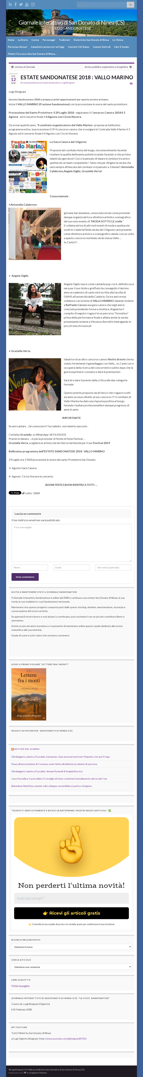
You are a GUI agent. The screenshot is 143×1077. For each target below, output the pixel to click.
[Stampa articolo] (131, 83)
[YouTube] (27, 3)
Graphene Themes (38, 1072)
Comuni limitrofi (102, 46)
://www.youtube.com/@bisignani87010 (65, 1038)
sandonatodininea (31, 82)
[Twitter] (21, 3)
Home (11, 40)
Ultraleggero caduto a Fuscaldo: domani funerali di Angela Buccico (47, 771)
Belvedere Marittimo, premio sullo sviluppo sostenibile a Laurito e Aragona (51, 785)
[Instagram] (33, 3)
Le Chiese (117, 40)
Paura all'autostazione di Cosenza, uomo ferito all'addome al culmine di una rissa (54, 763)
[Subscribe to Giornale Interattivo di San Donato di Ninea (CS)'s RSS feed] (10, 3)
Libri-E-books (121, 46)
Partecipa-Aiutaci (17, 46)
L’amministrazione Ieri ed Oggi (47, 46)
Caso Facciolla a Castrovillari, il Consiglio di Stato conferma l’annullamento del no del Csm (59, 778)
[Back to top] (135, 1069)
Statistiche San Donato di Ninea (91, 40)
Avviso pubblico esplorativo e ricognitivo (106, 66)
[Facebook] (15, 3)
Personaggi (49, 40)
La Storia (23, 40)
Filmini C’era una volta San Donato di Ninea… (32, 53)
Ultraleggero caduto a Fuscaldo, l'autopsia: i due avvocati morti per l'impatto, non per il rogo (60, 756)
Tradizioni (64, 40)
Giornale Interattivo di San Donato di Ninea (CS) (72, 22)
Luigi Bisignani (68, 82)
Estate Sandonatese (51, 82)
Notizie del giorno (27, 749)
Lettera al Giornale (25, 66)
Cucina (35, 40)
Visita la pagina (20, 985)
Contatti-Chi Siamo (78, 46)
